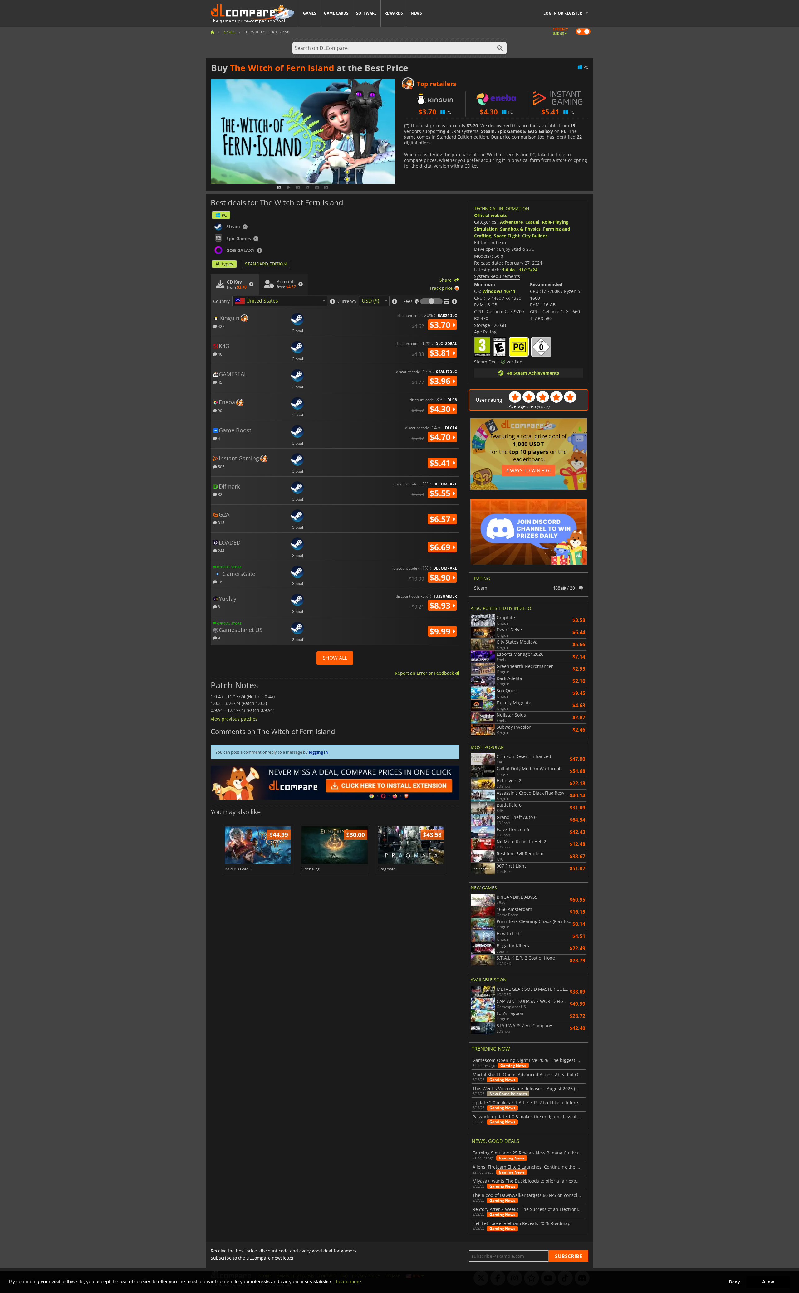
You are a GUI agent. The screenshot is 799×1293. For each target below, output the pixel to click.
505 (220, 466)
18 (219, 581)
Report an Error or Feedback (425, 673)
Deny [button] (734, 1281)
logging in (318, 752)
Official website (490, 215)
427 (220, 326)
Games (309, 13)
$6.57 (441, 519)
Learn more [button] (348, 1281)
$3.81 (441, 353)
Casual (532, 222)
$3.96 (441, 381)
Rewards (394, 13)
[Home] (212, 32)
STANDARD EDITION (266, 264)
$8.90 (441, 577)
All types (224, 264)
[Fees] (431, 301)
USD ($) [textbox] (370, 300)
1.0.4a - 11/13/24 (519, 270)
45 (219, 382)
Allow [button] (768, 1281)
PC (224, 215)
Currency (346, 301)
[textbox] (258, 301)
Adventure (511, 222)
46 (219, 354)
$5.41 (441, 463)
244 (220, 550)
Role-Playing (555, 222)
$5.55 (441, 493)
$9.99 (441, 631)
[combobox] (279, 301)
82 (219, 494)
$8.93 (441, 605)
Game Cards (336, 13)
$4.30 (441, 409)
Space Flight (507, 236)
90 (219, 410)
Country (221, 301)
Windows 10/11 (499, 291)
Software (366, 13)
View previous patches (234, 719)
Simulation (486, 229)
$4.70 (441, 437)
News (416, 13)
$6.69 (441, 547)
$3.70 (441, 324)
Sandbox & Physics (520, 229)
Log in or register (562, 13)
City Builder (534, 236)
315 (220, 522)
